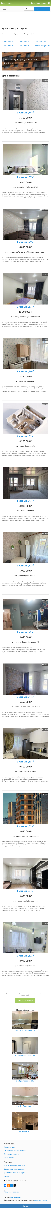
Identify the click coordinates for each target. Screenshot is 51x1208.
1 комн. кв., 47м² (25, 500)
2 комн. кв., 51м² (25, 436)
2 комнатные (7, 46)
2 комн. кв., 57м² (25, 177)
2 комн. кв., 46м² (25, 112)
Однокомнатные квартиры (14, 1165)
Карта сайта (9, 1158)
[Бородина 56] (25, 418)
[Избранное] (49, 3)
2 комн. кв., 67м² (25, 306)
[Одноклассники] (8, 1185)
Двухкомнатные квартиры (14, 1169)
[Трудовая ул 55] (25, 743)
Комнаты (7, 1176)
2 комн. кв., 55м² (25, 761)
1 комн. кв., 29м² (25, 242)
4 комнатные (23, 46)
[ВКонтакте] (5, 1185)
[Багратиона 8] (25, 937)
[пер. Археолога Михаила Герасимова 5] (25, 224)
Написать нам (9, 1147)
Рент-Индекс (15, 1197)
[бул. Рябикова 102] (25, 873)
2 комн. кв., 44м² (25, 696)
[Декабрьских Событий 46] (25, 679)
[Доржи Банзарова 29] (25, 614)
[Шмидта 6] (25, 483)
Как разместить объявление (15, 1150)
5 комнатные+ (40, 41)
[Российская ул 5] (25, 353)
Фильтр (25, 1206)
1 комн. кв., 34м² (25, 890)
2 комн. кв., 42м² (25, 565)
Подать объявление (42, 9)
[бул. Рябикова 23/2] (25, 159)
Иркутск (29, 9)
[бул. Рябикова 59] (25, 94)
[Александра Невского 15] (25, 288)
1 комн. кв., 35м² (25, 826)
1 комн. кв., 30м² (25, 371)
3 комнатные (23, 41)
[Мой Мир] (11, 1185)
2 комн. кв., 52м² (25, 955)
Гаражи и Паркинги (42, 46)
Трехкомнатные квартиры (14, 1172)
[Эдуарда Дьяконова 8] (25, 808)
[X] (15, 1185)
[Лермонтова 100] (25, 547)
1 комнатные (7, 41)
